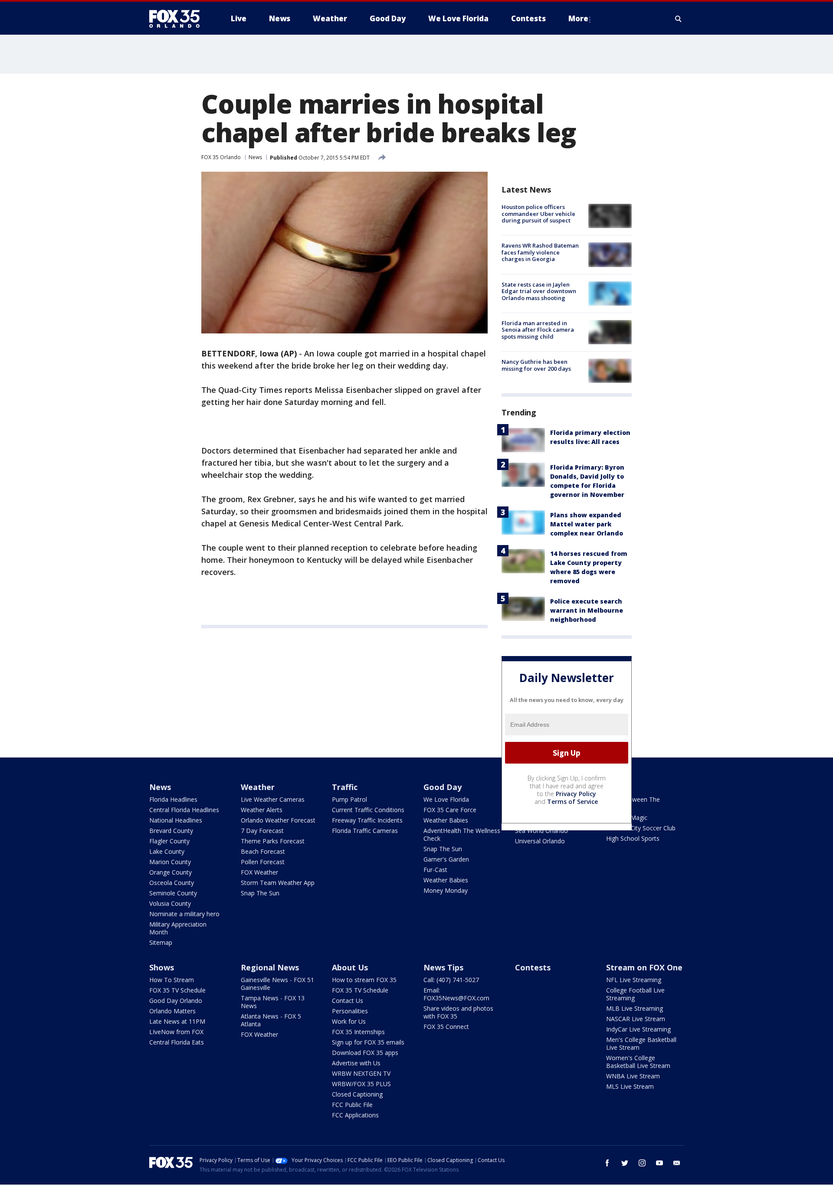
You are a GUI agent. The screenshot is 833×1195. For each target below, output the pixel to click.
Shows (161, 967)
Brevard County (171, 830)
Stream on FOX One (644, 967)
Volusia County (170, 903)
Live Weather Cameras (273, 799)
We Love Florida (446, 799)
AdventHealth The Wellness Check (461, 834)
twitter (625, 1163)
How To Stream (171, 980)
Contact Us (347, 1000)
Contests (533, 967)
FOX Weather (259, 872)
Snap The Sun (260, 893)
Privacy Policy (576, 794)
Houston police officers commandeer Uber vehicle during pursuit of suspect (538, 213)
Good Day (442, 787)
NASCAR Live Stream (635, 1019)
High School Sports (632, 838)
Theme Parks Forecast (273, 841)
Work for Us (349, 1021)
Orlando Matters (172, 1011)
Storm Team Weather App (278, 882)
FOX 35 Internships (358, 1032)
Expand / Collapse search (678, 18)
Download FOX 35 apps (365, 1052)
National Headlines (175, 820)
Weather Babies (445, 820)
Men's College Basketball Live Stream (641, 1043)
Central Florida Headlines (184, 810)
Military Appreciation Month (178, 928)
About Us (350, 967)
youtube (659, 1163)
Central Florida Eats (176, 1042)
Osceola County (171, 882)
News (255, 157)
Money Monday (445, 890)
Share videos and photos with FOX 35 (458, 1012)
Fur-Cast (435, 869)
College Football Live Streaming (635, 994)
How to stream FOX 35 (364, 980)
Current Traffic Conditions (368, 810)
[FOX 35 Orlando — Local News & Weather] (178, 18)
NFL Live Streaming (633, 980)
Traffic (344, 787)
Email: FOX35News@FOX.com (456, 994)
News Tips (443, 967)
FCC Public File (352, 1104)
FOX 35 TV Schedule (177, 990)
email (677, 1163)
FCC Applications (355, 1115)
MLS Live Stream (630, 1086)
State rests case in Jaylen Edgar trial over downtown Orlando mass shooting (539, 291)
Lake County (166, 851)
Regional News (270, 967)
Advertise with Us (356, 1063)
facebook (607, 1163)
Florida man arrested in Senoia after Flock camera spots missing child (538, 329)
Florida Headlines (173, 799)
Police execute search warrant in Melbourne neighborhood (586, 610)
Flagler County (169, 841)
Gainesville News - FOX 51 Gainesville (277, 984)
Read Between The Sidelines (633, 803)
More (578, 18)
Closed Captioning (357, 1094)
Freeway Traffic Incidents (367, 820)
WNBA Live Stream (633, 1076)
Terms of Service (572, 801)
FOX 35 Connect (446, 1026)
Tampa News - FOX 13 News (273, 1002)
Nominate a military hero (184, 914)
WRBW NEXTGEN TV (361, 1073)
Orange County (170, 872)
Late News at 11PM (177, 1021)
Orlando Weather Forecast (278, 820)
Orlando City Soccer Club (641, 828)
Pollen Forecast (263, 862)
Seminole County (173, 893)
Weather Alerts (261, 810)
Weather (258, 787)
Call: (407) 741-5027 (451, 980)
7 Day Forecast (262, 830)
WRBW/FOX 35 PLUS (361, 1084)
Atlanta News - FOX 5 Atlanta (271, 1020)
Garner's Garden (446, 859)
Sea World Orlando (541, 830)
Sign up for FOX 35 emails (368, 1042)
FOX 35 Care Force (449, 810)
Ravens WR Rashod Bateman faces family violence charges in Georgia (540, 252)
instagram (642, 1163)
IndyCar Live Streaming (638, 1029)
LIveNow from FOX (176, 1032)
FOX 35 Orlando (221, 157)
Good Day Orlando (175, 1000)
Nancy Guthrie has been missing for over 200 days (536, 365)
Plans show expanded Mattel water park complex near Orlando (586, 524)
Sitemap (160, 942)
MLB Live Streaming (634, 1008)
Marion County (170, 862)
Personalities (350, 1011)
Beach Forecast (263, 851)
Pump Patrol (349, 799)
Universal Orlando (540, 841)
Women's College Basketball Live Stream (638, 1062)
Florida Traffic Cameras (365, 830)
